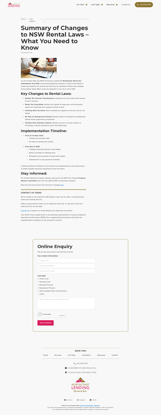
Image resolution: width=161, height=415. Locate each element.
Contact (115, 355)
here (62, 185)
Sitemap (97, 405)
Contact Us (125, 5)
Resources (101, 355)
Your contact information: (47, 256)
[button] (82, 4)
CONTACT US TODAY (31, 193)
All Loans (57, 355)
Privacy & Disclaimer (86, 405)
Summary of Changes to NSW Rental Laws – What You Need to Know (66, 20)
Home (23, 19)
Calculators (86, 355)
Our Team (71, 355)
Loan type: (41, 276)
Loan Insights (32, 20)
